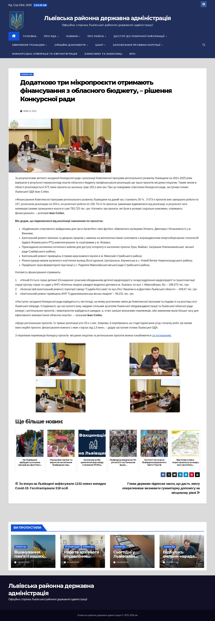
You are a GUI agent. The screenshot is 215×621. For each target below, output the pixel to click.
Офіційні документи (70, 44)
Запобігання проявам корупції (137, 44)
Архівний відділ (72, 547)
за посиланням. (161, 335)
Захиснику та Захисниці (103, 53)
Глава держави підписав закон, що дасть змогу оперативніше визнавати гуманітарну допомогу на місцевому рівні (161, 488)
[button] (204, 44)
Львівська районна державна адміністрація (107, 18)
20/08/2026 (73, 562)
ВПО (133, 53)
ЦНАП (99, 44)
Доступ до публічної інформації (139, 36)
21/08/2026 (23, 562)
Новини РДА (20, 547)
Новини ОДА (27, 74)
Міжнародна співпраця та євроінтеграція (44, 53)
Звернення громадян (29, 44)
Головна (30, 36)
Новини (72, 36)
